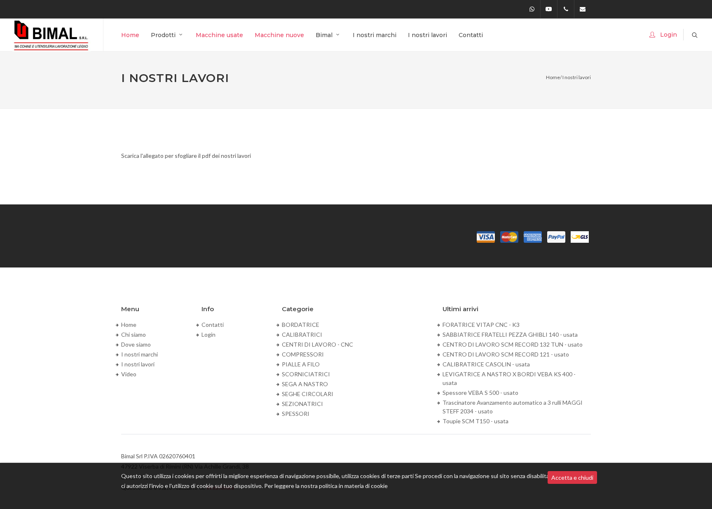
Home (553, 77)
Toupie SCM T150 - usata (475, 421)
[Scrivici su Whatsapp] (532, 9)
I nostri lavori (138, 364)
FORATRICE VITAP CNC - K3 (481, 324)
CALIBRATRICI (302, 334)
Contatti (212, 324)
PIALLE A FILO (301, 364)
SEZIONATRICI (302, 403)
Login (208, 334)
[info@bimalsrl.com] (582, 9)
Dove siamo (136, 344)
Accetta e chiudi (572, 477)
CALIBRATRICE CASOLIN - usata (486, 364)
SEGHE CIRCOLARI (307, 393)
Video (128, 374)
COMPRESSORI (303, 354)
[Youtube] (549, 9)
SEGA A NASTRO (305, 383)
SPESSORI (295, 413)
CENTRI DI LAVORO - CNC (317, 344)
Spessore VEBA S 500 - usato (480, 392)
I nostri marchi (139, 354)
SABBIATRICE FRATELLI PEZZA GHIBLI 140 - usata (510, 334)
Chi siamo (133, 334)
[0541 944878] (565, 9)
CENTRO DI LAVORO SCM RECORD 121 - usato (506, 354)
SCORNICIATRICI (306, 374)
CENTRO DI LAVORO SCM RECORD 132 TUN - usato (513, 344)
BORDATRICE (300, 324)
